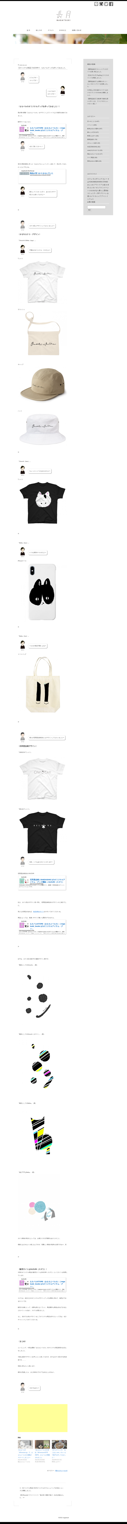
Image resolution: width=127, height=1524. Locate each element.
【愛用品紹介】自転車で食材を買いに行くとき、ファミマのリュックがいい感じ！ (97, 101)
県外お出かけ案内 (92, 161)
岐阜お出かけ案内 (92, 128)
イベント (90, 125)
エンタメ (92, 187)
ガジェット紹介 (92, 143)
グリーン (103, 193)
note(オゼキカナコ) (93, 150)
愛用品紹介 (90, 139)
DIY (98, 193)
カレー (104, 179)
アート (103, 196)
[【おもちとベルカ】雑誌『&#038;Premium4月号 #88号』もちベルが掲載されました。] (42, 1444)
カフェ (89, 179)
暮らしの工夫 (91, 132)
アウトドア (98, 185)
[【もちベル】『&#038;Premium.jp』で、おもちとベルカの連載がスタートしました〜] (25, 1444)
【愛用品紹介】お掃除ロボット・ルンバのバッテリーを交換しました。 (97, 84)
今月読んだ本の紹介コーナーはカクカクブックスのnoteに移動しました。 (97, 92)
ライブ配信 (90, 157)
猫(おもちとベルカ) (61, 1470)
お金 (104, 185)
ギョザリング (97, 179)
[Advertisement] (42, 1418)
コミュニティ (92, 193)
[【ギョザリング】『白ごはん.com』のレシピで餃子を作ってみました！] (59, 1444)
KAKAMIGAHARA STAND (98, 182)
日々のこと (90, 121)
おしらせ (90, 185)
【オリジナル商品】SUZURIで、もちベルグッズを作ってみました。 (42, 68)
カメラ (91, 196)
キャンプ (97, 196)
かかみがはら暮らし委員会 (98, 190)
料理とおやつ (91, 136)
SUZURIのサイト (38, 911)
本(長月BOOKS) (92, 147)
